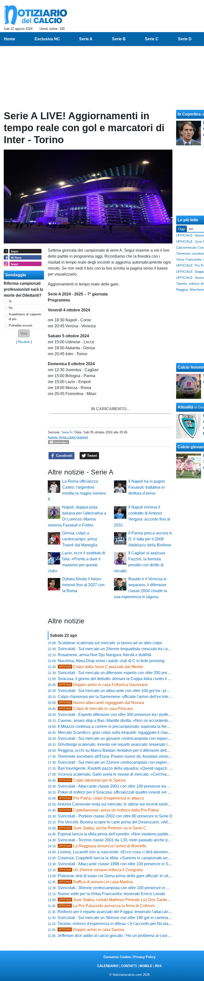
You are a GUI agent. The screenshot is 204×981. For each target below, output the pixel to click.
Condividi (63, 456)
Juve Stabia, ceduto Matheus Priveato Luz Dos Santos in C (118, 900)
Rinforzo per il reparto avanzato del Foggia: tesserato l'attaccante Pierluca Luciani (129, 912)
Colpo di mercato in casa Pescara (96, 708)
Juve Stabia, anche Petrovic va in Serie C (102, 828)
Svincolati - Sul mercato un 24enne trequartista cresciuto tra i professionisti (123, 649)
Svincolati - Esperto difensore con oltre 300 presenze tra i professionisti (120, 714)
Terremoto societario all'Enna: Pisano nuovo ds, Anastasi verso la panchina (124, 756)
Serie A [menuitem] (86, 39)
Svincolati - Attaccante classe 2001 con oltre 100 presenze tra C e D (117, 786)
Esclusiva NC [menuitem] (47, 39)
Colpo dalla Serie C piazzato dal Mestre (101, 667)
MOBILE (146, 966)
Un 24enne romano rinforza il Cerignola (101, 870)
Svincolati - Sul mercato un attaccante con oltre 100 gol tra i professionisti (122, 691)
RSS (158, 966)
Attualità (185, 407)
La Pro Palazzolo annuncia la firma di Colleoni (107, 906)
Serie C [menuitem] (151, 39)
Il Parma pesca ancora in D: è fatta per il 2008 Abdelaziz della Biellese (150, 539)
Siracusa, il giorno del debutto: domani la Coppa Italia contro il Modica (119, 679)
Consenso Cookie (117, 957)
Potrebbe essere (20, 325)
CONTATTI (129, 966)
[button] (24, 333)
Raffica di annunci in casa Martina (96, 882)
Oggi (181, 229)
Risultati (24, 342)
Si (10, 301)
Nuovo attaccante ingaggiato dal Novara (101, 702)
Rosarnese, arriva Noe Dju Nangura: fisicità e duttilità (104, 655)
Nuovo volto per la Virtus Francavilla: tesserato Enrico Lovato (111, 894)
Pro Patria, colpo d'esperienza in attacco (101, 798)
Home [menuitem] (9, 39)
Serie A (66, 432)
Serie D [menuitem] (185, 39)
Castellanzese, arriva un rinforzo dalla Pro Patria (108, 810)
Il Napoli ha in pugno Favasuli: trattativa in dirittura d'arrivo (146, 487)
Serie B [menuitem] (119, 39)
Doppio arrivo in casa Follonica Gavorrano (103, 685)
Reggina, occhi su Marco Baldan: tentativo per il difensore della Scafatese (123, 750)
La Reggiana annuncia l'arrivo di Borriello (102, 846)
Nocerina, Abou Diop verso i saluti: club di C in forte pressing (111, 661)
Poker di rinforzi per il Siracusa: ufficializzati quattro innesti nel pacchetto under (127, 792)
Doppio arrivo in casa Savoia (91, 929)
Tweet (91, 456)
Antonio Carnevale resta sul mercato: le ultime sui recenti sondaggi (116, 804)
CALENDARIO (107, 966)
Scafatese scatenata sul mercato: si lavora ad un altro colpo (110, 643)
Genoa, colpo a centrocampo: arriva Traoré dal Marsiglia (79, 539)
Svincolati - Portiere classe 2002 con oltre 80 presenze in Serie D (115, 816)
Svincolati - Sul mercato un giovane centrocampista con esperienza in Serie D (126, 738)
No (11, 308)
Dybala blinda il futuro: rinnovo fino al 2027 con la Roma (83, 585)
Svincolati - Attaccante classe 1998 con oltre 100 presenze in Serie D (118, 864)
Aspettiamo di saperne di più (25, 316)
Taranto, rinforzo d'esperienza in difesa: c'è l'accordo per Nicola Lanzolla (121, 924)
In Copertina (189, 114)
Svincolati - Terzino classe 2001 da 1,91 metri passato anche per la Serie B (124, 840)
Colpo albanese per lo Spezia (92, 780)
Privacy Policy (144, 957)
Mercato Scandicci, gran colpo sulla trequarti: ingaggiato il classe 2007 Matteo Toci (130, 732)
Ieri (191, 229)
